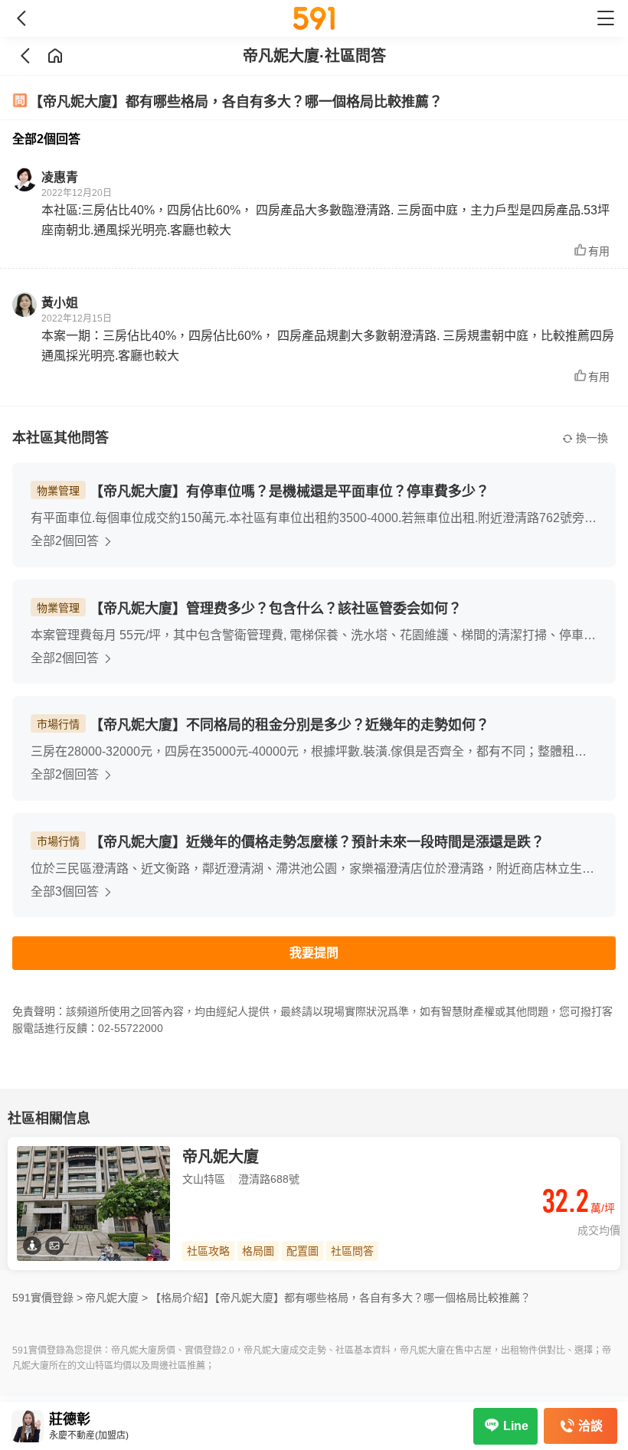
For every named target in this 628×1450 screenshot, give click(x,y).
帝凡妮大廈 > (116, 1298)
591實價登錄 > (47, 1298)
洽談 (590, 1425)
